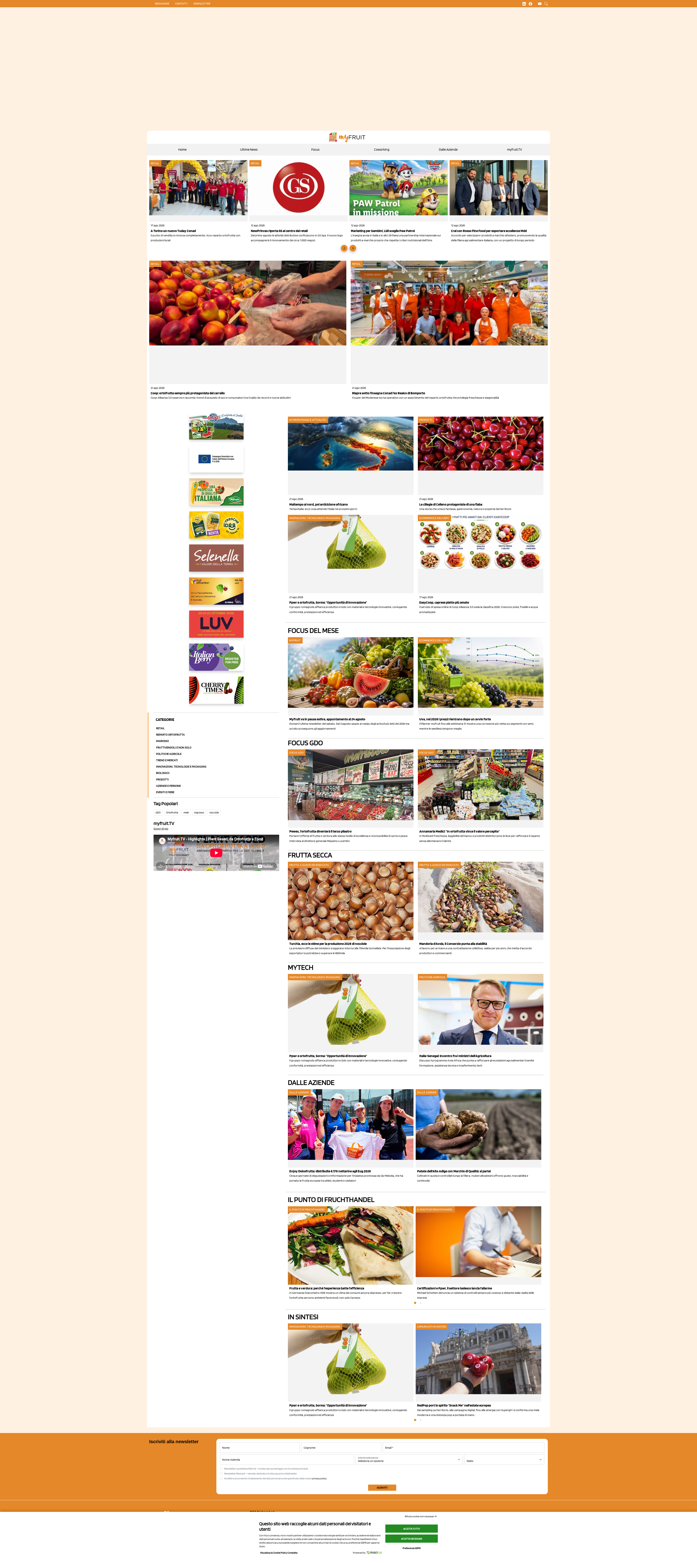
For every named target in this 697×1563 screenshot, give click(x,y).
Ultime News (249, 149)
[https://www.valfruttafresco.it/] (216, 494)
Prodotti (162, 779)
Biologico (162, 773)
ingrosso (199, 812)
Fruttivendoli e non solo (173, 747)
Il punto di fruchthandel (331, 1199)
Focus (315, 149)
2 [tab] (420, 1303)
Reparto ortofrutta (170, 734)
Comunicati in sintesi (431, 1326)
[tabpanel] (352, 1136)
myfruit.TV (514, 149)
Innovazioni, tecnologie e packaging (314, 518)
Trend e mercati (167, 760)
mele (186, 812)
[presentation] (344, 248)
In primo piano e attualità (307, 420)
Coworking (381, 149)
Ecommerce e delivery (434, 518)
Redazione (162, 3)
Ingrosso (162, 741)
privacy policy (319, 1478)
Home (182, 149)
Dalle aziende (299, 1092)
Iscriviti (382, 1487)
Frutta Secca (310, 854)
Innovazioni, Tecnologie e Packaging (181, 766)
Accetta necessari (411, 1538)
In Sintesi (303, 1316)
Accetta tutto (411, 1528)
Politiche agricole (169, 754)
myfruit (295, 640)
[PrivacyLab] (374, 1552)
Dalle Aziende (448, 149)
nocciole (214, 812)
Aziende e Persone (168, 785)
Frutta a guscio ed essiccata (309, 865)
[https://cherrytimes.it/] (216, 693)
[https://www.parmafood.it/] (216, 527)
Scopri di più (161, 828)
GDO (158, 812)
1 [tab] (415, 1303)
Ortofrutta (172, 812)
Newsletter (201, 3)
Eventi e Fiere (165, 792)
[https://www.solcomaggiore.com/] (216, 461)
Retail (155, 163)
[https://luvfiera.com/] (216, 627)
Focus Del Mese (313, 630)
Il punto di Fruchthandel (307, 1209)
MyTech (300, 967)
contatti (181, 3)
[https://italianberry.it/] (216, 660)
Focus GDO (305, 742)
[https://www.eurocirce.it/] (216, 428)
